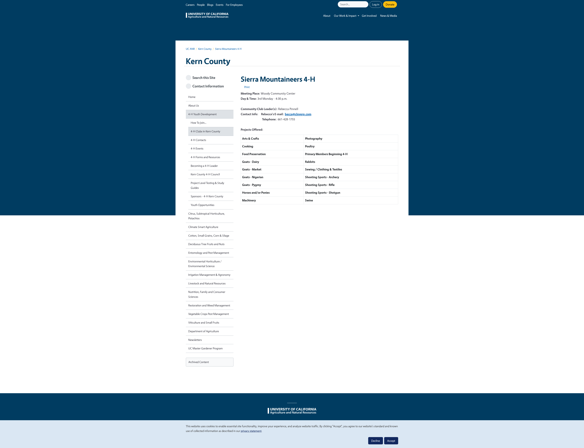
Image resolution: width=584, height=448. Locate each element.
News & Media (388, 15)
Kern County (205, 48)
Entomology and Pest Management (208, 253)
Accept (391, 441)
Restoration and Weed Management (209, 305)
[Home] (207, 16)
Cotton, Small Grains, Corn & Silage (208, 235)
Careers (190, 5)
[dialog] (292, 434)
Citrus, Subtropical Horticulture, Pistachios (206, 216)
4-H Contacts (198, 140)
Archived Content (198, 362)
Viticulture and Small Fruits (203, 322)
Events (219, 5)
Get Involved (369, 15)
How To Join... (198, 122)
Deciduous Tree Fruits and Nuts (206, 244)
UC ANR (190, 48)
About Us (193, 105)
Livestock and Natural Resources (207, 283)
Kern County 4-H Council (205, 174)
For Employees (234, 5)
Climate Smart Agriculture (203, 227)
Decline (375, 441)
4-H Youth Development (202, 114)
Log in (375, 4)
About (326, 15)
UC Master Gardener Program (205, 348)
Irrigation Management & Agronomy (209, 275)
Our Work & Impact (345, 15)
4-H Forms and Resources (205, 157)
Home (191, 97)
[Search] (366, 4)
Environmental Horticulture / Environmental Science (205, 264)
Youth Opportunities (202, 205)
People (201, 5)
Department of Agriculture (203, 331)
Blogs (210, 5)
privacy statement (251, 431)
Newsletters (195, 340)
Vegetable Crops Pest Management (208, 314)
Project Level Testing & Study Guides (207, 185)
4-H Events (197, 148)
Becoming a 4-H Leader (204, 166)
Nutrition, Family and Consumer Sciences (206, 294)
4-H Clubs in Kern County (205, 131)
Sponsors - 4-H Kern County (207, 196)
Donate (390, 4)
